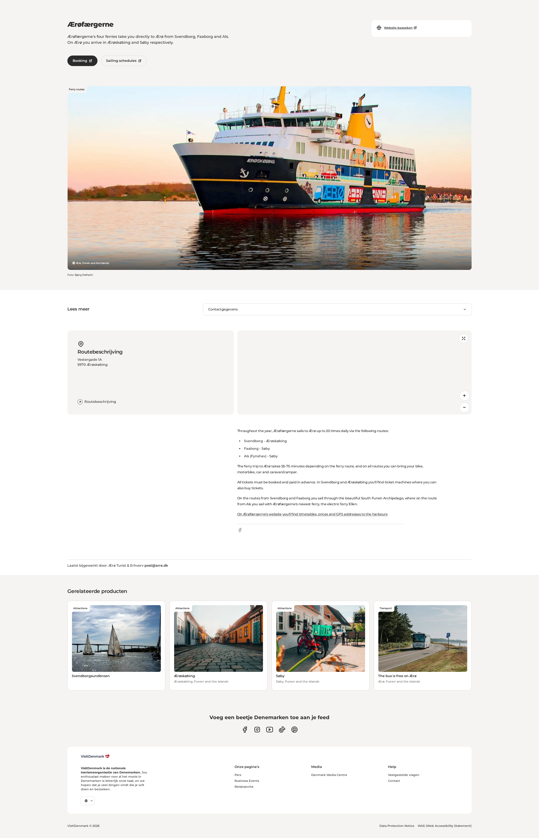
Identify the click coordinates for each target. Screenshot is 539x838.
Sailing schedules (121, 61)
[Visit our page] (257, 729)
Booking (80, 61)
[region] (354, 372)
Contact (394, 781)
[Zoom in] (464, 396)
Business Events (247, 781)
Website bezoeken (398, 28)
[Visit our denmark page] (244, 729)
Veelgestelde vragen (403, 775)
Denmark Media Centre (329, 775)
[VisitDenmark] (95, 756)
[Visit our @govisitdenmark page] (282, 729)
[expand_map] (463, 338)
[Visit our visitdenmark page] (269, 729)
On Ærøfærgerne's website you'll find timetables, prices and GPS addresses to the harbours (312, 514)
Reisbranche (244, 787)
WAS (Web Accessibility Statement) (445, 826)
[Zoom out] (464, 407)
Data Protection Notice (396, 826)
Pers (238, 775)
